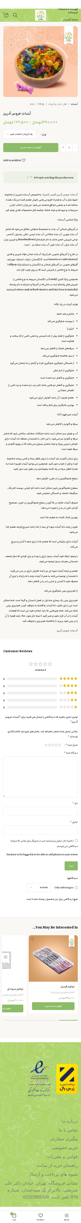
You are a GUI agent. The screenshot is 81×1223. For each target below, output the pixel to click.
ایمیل (74, 822)
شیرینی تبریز (61, 992)
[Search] (15, 15)
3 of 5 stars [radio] (52, 745)
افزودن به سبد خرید (30, 147)
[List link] (40, 1121)
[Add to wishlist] (32, 939)
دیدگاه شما (71, 753)
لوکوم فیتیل (67, 986)
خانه (32, 104)
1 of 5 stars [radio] (59, 745)
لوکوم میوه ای (15, 989)
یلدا (52, 992)
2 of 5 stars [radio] (56, 745)
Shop (41, 104)
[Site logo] (40, 15)
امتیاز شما (72, 745)
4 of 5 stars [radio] (49, 745)
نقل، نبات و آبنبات (57, 104)
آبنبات (74, 104)
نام (75, 803)
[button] (53, 1006)
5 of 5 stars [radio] (46, 745)
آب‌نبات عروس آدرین (67, 630)
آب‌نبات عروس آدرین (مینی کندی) (60, 194)
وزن (44, 134)
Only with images (63, 887)
